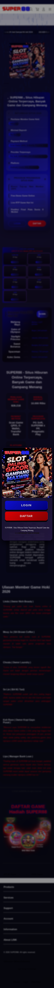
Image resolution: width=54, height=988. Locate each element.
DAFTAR (26, 516)
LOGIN (26, 505)
